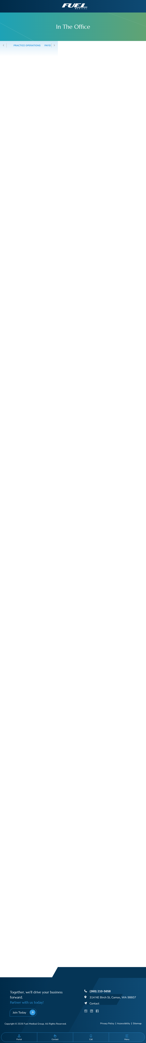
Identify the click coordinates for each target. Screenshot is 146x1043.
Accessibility (123, 1023)
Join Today (19, 1012)
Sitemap (137, 1023)
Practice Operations (27, 45)
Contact (94, 1003)
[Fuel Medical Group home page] (75, 6)
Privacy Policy (107, 1023)
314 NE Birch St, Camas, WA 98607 (113, 997)
